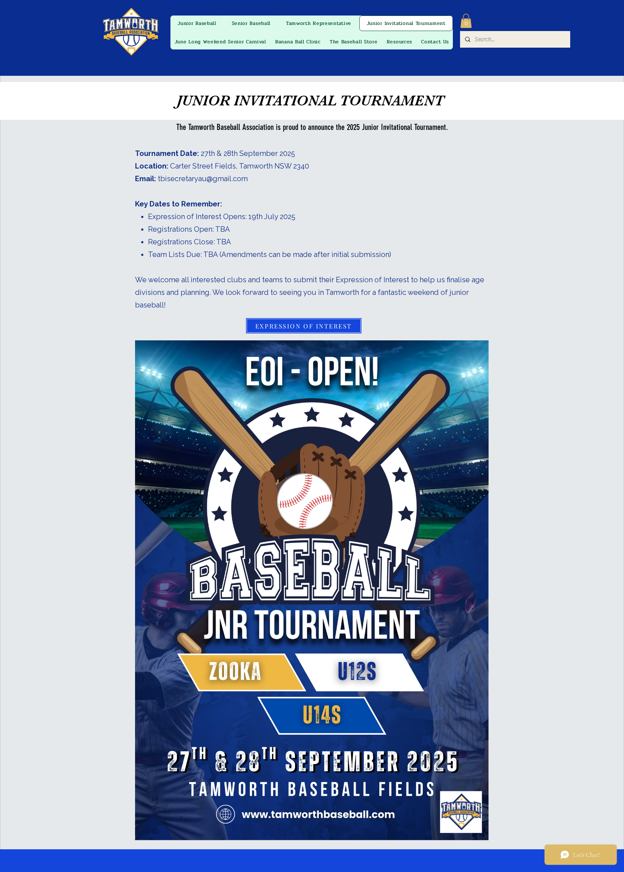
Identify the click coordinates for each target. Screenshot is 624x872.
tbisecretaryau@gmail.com (203, 178)
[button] (466, 21)
